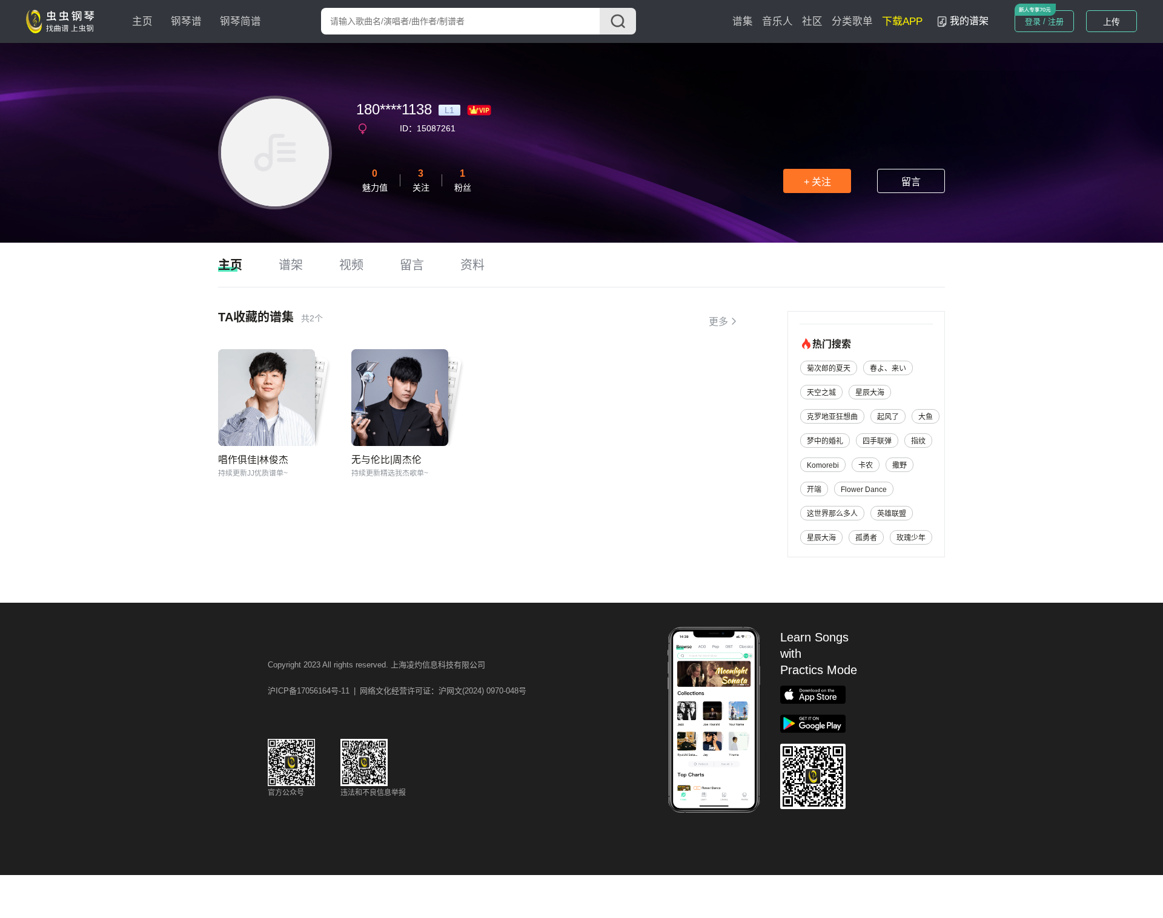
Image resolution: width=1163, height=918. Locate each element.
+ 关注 (817, 182)
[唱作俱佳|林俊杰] (266, 397)
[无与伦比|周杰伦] (399, 397)
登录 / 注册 (1044, 21)
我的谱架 (969, 21)
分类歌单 (852, 21)
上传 (1111, 22)
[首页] (63, 20)
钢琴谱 (186, 21)
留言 (911, 182)
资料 (472, 265)
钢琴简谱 (240, 21)
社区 (812, 21)
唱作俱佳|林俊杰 (253, 459)
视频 (351, 265)
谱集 (742, 21)
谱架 (291, 265)
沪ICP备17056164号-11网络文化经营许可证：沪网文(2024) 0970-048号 (397, 690)
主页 (142, 21)
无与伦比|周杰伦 (386, 459)
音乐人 (777, 21)
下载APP (902, 21)
